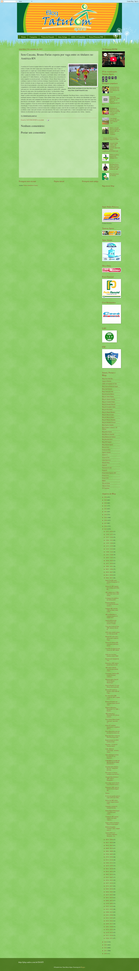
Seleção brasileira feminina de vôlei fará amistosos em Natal (114, 89)
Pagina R (104, 465)
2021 (105, 511)
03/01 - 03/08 (109, 915)
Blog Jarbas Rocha (107, 432)
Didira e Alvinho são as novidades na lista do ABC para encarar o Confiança (115, 131)
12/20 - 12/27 (109, 534)
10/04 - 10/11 (109, 566)
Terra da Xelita (106, 483)
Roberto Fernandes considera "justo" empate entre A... (112, 828)
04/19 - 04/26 (109, 895)
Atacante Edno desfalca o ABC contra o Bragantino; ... (111, 778)
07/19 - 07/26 (109, 857)
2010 (105, 953)
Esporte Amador (106, 452)
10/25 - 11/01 (109, 557)
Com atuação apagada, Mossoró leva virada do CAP (114, 120)
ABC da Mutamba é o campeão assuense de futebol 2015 (111, 616)
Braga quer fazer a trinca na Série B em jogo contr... (112, 736)
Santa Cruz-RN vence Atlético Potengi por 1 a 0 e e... (112, 581)
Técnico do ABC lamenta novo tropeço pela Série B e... (112, 587)
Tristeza (107, 793)
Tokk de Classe (106, 486)
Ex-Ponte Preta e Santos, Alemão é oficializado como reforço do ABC (114, 166)
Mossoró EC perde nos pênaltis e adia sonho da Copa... (112, 691)
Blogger (83, 967)
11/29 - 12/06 (109, 543)
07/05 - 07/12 (109, 863)
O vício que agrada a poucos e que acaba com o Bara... (112, 796)
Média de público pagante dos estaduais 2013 (114, 156)
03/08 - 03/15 (109, 912)
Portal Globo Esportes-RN (109, 473)
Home (23, 37)
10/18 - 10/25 (109, 560)
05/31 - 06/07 (109, 877)
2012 (105, 948)
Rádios (104, 480)
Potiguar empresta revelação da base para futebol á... (111, 604)
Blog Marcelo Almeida (108, 434)
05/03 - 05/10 (109, 889)
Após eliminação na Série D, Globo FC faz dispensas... (112, 756)
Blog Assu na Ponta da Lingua (110, 386)
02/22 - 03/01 (109, 918)
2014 (105, 942)
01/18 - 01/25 (109, 932)
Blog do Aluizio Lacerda (108, 399)
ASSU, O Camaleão (78, 37)
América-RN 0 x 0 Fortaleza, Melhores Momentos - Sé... (111, 834)
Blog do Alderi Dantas (108, 396)
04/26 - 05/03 (109, 892)
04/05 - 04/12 (109, 900)
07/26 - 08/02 (109, 854)
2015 (105, 529)
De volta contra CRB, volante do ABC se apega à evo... (112, 697)
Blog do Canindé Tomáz (108, 402)
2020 (105, 514)
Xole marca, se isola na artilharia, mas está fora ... (112, 773)
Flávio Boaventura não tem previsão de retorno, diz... (112, 732)
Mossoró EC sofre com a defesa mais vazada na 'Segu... (111, 638)
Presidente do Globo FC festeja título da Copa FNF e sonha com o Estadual (115, 111)
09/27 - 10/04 (109, 569)
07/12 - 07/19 (109, 860)
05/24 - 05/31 (109, 880)
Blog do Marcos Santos (108, 417)
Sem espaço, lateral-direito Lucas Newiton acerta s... (112, 783)
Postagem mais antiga (90, 181)
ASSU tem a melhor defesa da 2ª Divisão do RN (112, 633)
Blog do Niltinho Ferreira (109, 422)
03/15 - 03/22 (109, 909)
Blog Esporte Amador (108, 425)
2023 (105, 506)
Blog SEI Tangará (106, 442)
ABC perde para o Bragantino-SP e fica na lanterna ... (112, 715)
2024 (105, 503)
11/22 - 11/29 (109, 546)
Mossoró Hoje (105, 462)
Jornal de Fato (105, 457)
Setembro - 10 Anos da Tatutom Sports (111, 745)
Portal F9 (104, 470)
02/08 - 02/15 (109, 924)
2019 (105, 517)
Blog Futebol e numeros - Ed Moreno (109, 428)
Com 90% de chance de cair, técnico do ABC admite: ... (112, 650)
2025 (105, 500)
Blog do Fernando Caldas (108, 407)
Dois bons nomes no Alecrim (114, 174)
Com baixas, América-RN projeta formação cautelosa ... (112, 675)
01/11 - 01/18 (109, 935)
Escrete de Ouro (106, 450)
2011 (105, 950)
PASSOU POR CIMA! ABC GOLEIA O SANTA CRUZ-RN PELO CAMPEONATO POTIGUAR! (111, 147)
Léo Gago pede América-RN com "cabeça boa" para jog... (111, 768)
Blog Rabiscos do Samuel (108, 437)
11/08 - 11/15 (109, 552)
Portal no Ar (105, 475)
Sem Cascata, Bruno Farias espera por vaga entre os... (112, 720)
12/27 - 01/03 (109, 531)
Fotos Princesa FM (96, 37)
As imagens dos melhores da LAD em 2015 (112, 599)
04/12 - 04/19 (109, 897)
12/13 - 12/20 (109, 537)
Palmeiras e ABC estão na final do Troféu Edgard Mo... (112, 788)
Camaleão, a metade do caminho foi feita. (111, 807)
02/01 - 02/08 (109, 927)
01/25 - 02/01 (109, 929)
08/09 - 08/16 (109, 848)
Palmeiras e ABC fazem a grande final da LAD (112, 664)
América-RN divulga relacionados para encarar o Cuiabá (110, 621)
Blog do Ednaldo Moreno (108, 404)
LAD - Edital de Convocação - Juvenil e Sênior (112, 750)
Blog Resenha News (107, 439)
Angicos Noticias (106, 381)
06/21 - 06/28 (109, 869)
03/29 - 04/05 (109, 903)
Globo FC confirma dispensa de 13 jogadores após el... (112, 726)
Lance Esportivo (106, 460)
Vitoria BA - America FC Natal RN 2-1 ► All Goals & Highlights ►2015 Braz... (111, 100)
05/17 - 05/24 (109, 883)
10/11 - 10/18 (109, 563)
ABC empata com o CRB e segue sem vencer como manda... (112, 593)
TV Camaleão (105, 488)
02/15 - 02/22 (109, 921)
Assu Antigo (62, 37)
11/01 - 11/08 (109, 555)
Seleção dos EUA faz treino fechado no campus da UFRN (110, 138)
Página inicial (59, 181)
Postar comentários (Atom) (31, 185)
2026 (105, 497)
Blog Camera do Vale (107, 391)
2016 (105, 526)
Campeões (33, 37)
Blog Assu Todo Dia (107, 378)
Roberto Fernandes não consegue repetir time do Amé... (112, 703)
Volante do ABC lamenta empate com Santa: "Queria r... (111, 818)
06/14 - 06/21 (109, 871)
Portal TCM (105, 478)
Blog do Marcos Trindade (108, 420)
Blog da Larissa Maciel (108, 394)
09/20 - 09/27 (109, 572)
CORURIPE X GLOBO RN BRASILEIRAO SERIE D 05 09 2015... (112, 762)
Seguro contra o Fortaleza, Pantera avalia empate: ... (112, 823)
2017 (105, 523)
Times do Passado (47, 37)
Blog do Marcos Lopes (108, 415)
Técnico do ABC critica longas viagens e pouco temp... (112, 801)
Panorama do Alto (107, 468)
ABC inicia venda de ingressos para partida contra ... (111, 669)
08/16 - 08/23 (109, 845)
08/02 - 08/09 (109, 851)
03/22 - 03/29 (109, 906)
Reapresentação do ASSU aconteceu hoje (112, 741)
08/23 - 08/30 (109, 842)
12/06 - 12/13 (109, 540)
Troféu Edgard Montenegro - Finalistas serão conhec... (112, 812)
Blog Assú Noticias (107, 389)
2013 (105, 945)
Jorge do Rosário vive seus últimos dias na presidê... (112, 686)
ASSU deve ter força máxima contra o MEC (112, 655)
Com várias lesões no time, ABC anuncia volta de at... (112, 627)
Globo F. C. (105, 455)
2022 (105, 509)
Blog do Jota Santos (107, 409)
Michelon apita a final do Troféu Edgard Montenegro (111, 681)
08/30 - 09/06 (109, 839)
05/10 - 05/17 (109, 886)
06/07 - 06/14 (109, 874)
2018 (105, 520)
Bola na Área (105, 447)
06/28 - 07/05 (109, 866)
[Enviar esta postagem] (48, 120)
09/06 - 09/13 (109, 578)
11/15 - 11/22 (109, 549)
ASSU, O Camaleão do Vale (109, 384)
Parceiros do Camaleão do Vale (112, 659)
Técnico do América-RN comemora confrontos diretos (111, 644)
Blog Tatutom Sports (107, 444)
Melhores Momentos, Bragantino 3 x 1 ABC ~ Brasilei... (112, 709)
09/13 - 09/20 (109, 575)
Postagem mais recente (27, 181)
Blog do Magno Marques (108, 412)
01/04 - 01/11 (109, 938)
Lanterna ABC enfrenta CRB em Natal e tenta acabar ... (111, 610)
